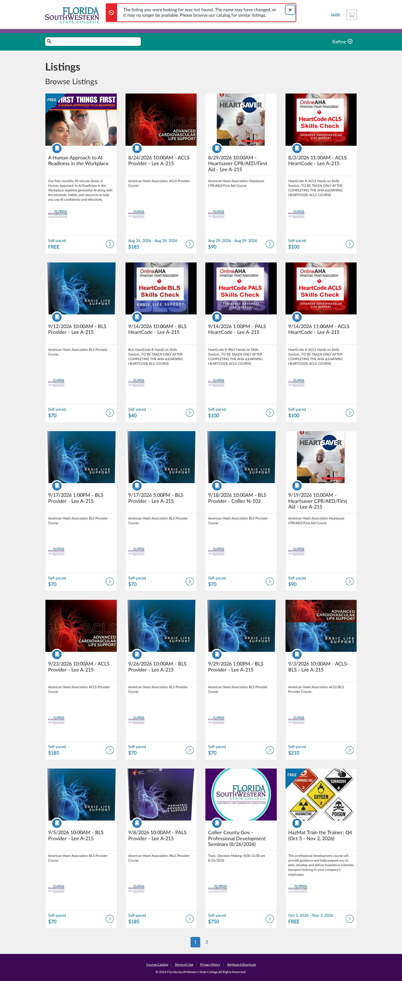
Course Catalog (157, 964)
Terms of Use (184, 964)
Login (335, 14)
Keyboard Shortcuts (241, 964)
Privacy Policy (210, 964)
